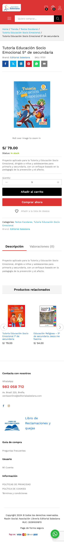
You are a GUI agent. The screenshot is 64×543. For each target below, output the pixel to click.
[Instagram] (9, 406)
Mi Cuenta (7, 467)
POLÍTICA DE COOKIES (14, 488)
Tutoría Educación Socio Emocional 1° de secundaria (15, 336)
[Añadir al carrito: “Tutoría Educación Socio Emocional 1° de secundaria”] (8, 328)
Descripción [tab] (14, 246)
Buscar (58, 18)
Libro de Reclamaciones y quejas (37, 423)
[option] (16, 325)
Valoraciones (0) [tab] (42, 246)
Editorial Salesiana (20, 57)
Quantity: (6, 178)
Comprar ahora (32, 202)
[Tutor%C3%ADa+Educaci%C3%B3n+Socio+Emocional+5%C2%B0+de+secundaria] (13, 64)
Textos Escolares (23, 222)
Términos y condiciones (14, 493)
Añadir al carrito (32, 191)
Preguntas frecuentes (13, 450)
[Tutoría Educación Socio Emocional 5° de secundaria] (5, 64)
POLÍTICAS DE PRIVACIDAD (16, 484)
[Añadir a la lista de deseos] (23, 328)
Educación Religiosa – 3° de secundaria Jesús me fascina (47, 336)
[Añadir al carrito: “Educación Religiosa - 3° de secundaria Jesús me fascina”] (40, 328)
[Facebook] (3, 406)
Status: (6, 153)
